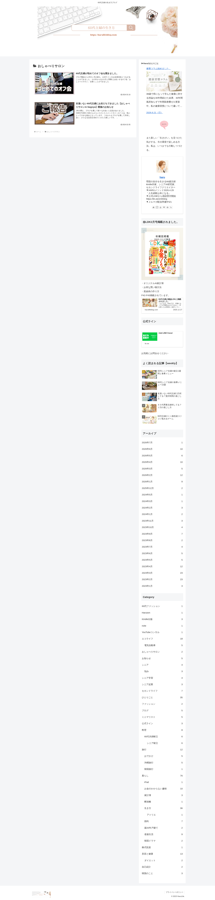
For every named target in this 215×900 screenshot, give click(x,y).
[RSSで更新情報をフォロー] (170, 207)
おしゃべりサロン (162, 652)
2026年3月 (162, 468)
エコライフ (162, 638)
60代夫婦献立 (163, 736)
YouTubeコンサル (162, 632)
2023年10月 (162, 527)
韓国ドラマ (163, 841)
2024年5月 (162, 494)
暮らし (162, 775)
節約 (163, 821)
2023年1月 (162, 586)
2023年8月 (162, 540)
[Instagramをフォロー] (157, 207)
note (162, 626)
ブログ (162, 710)
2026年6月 (162, 449)
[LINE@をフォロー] (163, 207)
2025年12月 (162, 488)
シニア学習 (162, 678)
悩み (163, 671)
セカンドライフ (162, 691)
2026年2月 (162, 475)
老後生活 (163, 834)
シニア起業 (162, 684)
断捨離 (163, 801)
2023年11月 (162, 521)
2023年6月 (162, 553)
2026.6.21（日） (154, 112)
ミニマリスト (162, 717)
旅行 (162, 749)
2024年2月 (162, 507)
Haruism (162, 612)
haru (162, 177)
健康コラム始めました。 (158, 68)
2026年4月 (162, 462)
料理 (162, 730)
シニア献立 (165, 743)
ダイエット (163, 860)
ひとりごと (162, 697)
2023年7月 (162, 547)
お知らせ (162, 658)
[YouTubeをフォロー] (160, 207)
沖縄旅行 (163, 762)
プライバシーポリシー (174, 892)
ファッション (162, 704)
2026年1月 (162, 481)
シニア (162, 665)
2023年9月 (162, 534)
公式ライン (162, 723)
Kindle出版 (162, 619)
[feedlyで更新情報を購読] (167, 207)
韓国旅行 (163, 769)
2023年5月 (162, 560)
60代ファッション (162, 606)
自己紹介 (162, 867)
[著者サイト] (153, 207)
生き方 (163, 808)
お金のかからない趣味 (163, 788)
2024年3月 (162, 501)
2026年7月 (162, 442)
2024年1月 (162, 514)
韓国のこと (162, 873)
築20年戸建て (163, 828)
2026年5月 (162, 455)
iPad (163, 782)
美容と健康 (162, 854)
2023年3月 (162, 573)
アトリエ (165, 815)
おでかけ (163, 756)
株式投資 (162, 847)
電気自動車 (163, 645)
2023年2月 (162, 579)
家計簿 (163, 795)
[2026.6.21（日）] (164, 125)
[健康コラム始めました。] (164, 81)
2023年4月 (162, 566)
